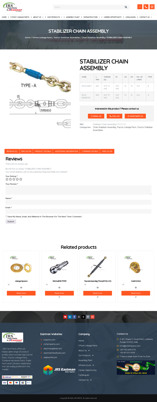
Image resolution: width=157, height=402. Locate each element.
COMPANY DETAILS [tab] (90, 151)
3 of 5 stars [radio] (13, 179)
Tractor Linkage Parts (42, 37)
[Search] (126, 7)
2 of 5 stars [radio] (10, 179)
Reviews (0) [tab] (12, 151)
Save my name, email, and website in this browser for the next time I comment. (45, 216)
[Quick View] (21, 287)
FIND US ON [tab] (26, 151)
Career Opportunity (113, 17)
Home (4, 17)
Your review (12, 184)
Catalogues (130, 17)
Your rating (12, 176)
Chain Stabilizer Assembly (93, 37)
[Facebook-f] (74, 317)
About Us (37, 17)
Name (9, 198)
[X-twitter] (83, 317)
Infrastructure (91, 17)
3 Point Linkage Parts (19, 17)
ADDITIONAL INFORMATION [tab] (66, 151)
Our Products (53, 17)
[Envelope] (92, 317)
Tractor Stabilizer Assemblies (67, 37)
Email (9, 207)
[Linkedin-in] (70, 317)
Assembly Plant (73, 17)
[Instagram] (79, 317)
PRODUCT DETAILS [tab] (43, 151)
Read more (21, 293)
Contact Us (144, 17)
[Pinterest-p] (88, 317)
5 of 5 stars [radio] (20, 179)
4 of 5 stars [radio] (17, 179)
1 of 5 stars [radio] (7, 179)
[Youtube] (65, 317)
